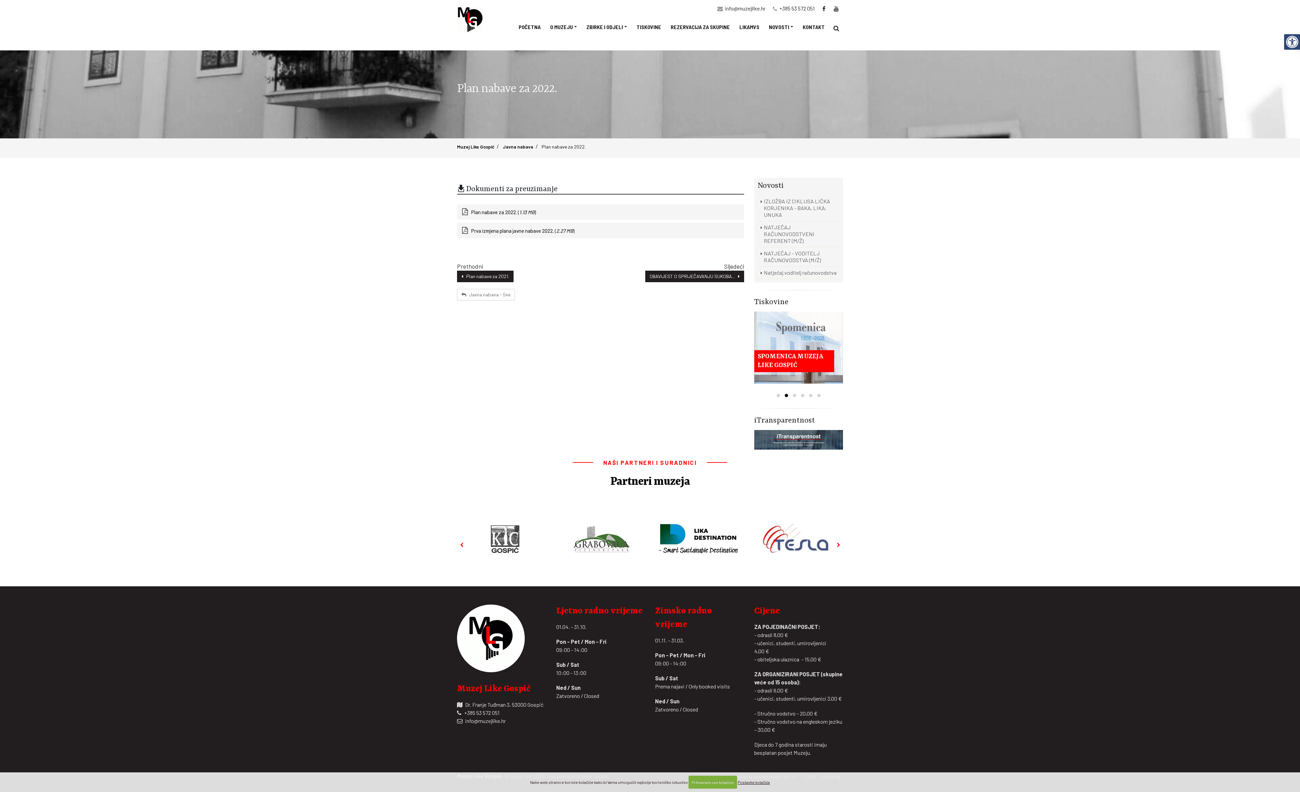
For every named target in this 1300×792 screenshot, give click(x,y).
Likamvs (749, 27)
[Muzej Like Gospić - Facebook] (824, 8)
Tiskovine (648, 27)
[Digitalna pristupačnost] (1292, 42)
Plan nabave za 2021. (486, 276)
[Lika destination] (698, 538)
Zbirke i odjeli (604, 27)
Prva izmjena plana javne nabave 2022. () (523, 231)
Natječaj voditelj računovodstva (800, 272)
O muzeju (561, 27)
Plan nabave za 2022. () (503, 212)
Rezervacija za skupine (700, 27)
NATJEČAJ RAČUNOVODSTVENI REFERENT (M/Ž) (789, 234)
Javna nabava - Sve (488, 294)
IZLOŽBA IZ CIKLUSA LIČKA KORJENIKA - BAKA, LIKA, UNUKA (797, 208)
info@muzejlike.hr (745, 8)
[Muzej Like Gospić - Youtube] (837, 8)
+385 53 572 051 (797, 8)
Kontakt (814, 27)
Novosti (779, 27)
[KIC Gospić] (505, 539)
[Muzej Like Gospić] (472, 19)
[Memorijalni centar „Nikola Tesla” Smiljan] (795, 539)
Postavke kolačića (754, 782)
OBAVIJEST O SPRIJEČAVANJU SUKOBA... (694, 276)
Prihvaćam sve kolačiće (713, 782)
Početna (530, 27)
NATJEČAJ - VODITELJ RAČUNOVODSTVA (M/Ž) (792, 256)
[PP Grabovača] (601, 539)
